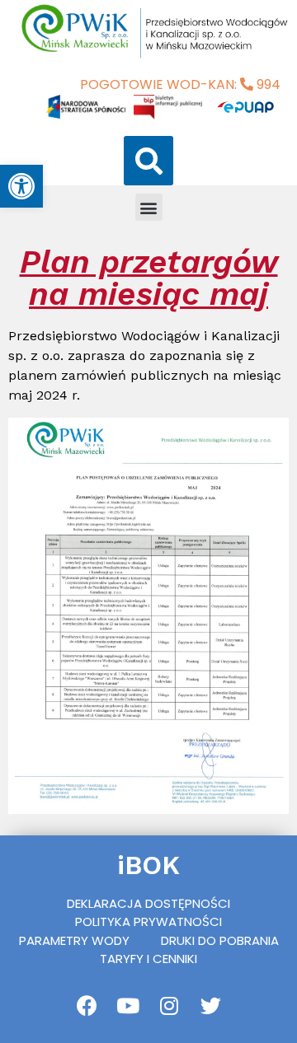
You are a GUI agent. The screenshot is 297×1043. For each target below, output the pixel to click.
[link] (21, 186)
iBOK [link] (148, 865)
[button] (148, 160)
